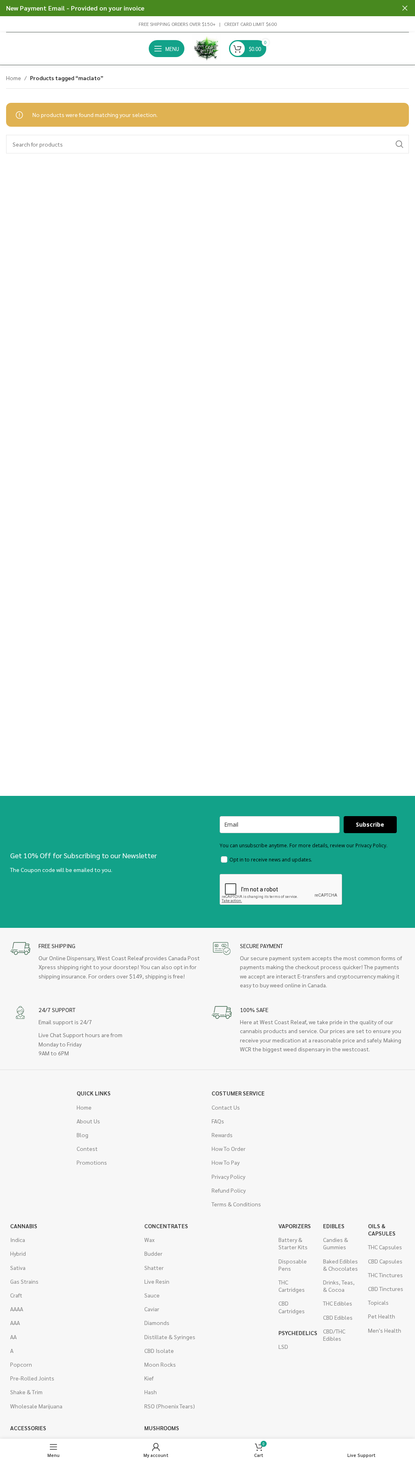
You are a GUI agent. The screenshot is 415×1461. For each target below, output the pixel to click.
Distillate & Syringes (169, 1336)
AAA (15, 1322)
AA (13, 1336)
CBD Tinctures (385, 1288)
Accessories (28, 1427)
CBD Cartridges (291, 1306)
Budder (153, 1253)
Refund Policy (229, 1190)
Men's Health (384, 1330)
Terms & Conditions (236, 1204)
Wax (149, 1239)
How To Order (229, 1148)
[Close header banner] (405, 8)
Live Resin (156, 1281)
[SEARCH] (399, 144)
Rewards (222, 1134)
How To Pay (226, 1162)
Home (13, 77)
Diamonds (156, 1322)
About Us (88, 1121)
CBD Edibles (338, 1317)
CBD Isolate (159, 1350)
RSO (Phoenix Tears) (169, 1406)
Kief (149, 1378)
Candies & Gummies (335, 1243)
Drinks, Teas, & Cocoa (339, 1285)
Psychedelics (296, 1332)
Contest (87, 1148)
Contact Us (226, 1107)
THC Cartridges (291, 1285)
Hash (150, 1391)
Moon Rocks (160, 1364)
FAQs (218, 1121)
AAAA (16, 1308)
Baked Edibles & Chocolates (340, 1264)
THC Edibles (337, 1303)
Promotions (92, 1162)
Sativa (18, 1267)
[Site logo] (207, 47)
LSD (283, 1346)
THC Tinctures (385, 1274)
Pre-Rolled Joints (32, 1378)
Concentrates (166, 1225)
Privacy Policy (228, 1176)
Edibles (333, 1225)
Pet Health (381, 1316)
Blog (82, 1134)
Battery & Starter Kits (293, 1243)
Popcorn (21, 1364)
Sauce (152, 1295)
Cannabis (23, 1225)
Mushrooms (161, 1427)
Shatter (154, 1267)
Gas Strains (24, 1281)
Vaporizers (294, 1225)
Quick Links (94, 1093)
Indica (17, 1239)
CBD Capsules (385, 1261)
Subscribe (370, 824)
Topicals (378, 1302)
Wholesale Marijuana (36, 1406)
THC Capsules (385, 1246)
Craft (16, 1295)
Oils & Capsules (382, 1229)
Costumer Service (238, 1093)
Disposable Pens (292, 1264)
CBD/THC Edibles (334, 1334)
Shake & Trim (26, 1391)
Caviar (151, 1308)
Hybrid (18, 1253)
